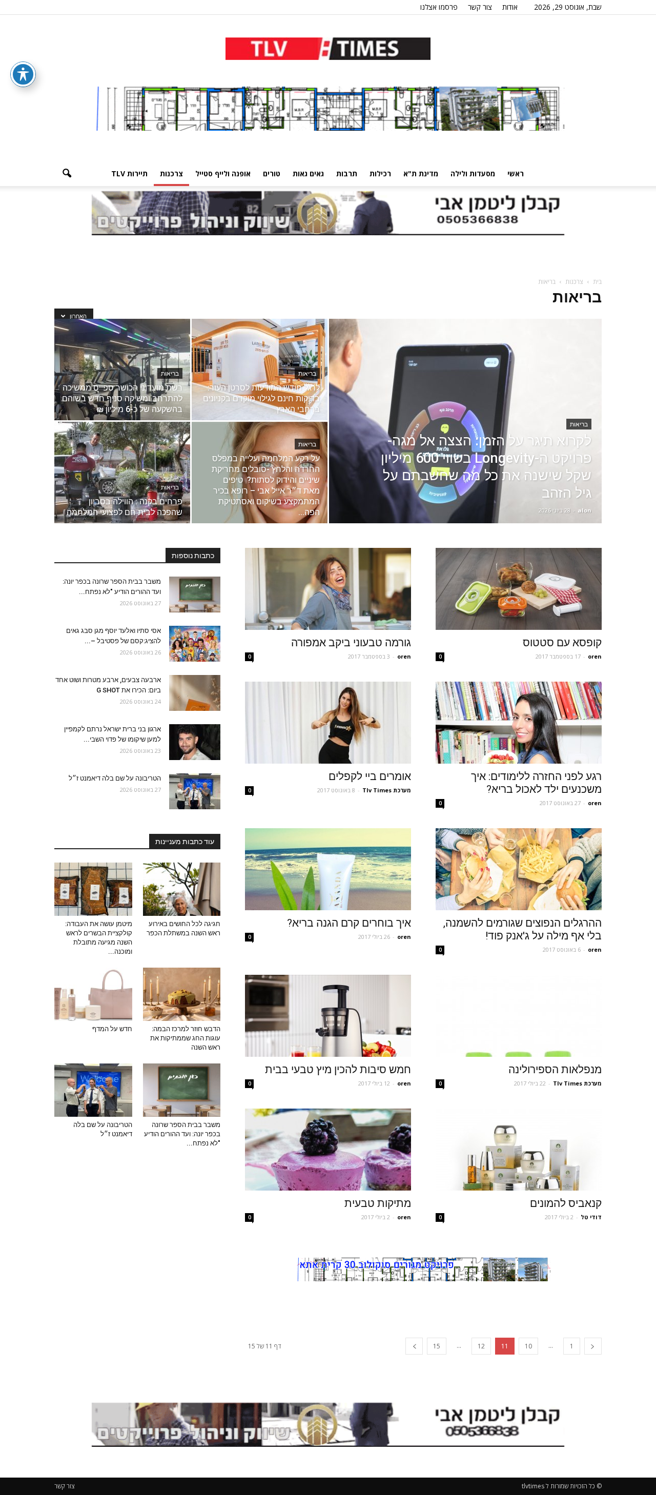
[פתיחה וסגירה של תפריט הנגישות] (23, 74)
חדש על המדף (112, 1029)
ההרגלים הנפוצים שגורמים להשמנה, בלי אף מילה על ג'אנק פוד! (522, 929)
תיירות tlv (129, 173)
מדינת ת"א (420, 173)
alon (584, 510)
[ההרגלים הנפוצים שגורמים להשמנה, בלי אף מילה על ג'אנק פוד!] (519, 869)
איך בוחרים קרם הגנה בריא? (349, 923)
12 (481, 1346)
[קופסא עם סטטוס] (519, 589)
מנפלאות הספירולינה (555, 1069)
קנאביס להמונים (566, 1203)
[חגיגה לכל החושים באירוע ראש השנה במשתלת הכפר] (182, 889)
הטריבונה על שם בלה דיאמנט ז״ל (115, 778)
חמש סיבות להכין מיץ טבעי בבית (338, 1069)
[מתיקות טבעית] (328, 1150)
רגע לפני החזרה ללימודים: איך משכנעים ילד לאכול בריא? (536, 782)
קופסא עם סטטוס (562, 643)
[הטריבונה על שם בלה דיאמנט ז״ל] (194, 791)
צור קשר (480, 7)
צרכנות (171, 173)
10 (528, 1346)
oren (595, 656)
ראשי (515, 173)
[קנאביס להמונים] (519, 1150)
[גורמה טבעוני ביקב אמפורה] (328, 589)
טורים (271, 173)
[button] (66, 173)
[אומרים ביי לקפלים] (328, 723)
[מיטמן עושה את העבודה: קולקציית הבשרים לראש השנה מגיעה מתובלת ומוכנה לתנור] (93, 889)
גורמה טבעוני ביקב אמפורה (351, 643)
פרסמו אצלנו (439, 7)
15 (436, 1346)
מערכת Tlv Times (386, 790)
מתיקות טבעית (377, 1203)
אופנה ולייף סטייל (223, 173)
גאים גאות (308, 173)
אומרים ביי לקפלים (370, 776)
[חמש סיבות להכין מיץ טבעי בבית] (328, 1016)
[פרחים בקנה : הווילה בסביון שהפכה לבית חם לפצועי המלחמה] (122, 472)
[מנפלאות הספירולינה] (519, 1016)
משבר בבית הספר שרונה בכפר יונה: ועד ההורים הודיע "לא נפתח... (182, 1134)
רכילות (380, 173)
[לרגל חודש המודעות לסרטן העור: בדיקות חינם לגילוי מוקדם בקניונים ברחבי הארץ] (259, 369)
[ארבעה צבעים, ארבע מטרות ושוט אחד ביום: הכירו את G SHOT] (194, 693)
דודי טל (591, 1217)
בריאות (579, 424)
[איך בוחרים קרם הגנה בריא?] (328, 869)
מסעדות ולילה (472, 173)
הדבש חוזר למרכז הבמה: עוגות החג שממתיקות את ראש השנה (185, 1038)
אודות (510, 7)
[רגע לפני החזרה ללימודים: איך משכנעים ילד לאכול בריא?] (519, 723)
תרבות (346, 173)
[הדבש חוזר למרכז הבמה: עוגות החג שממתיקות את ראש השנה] (182, 994)
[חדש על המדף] (93, 994)
